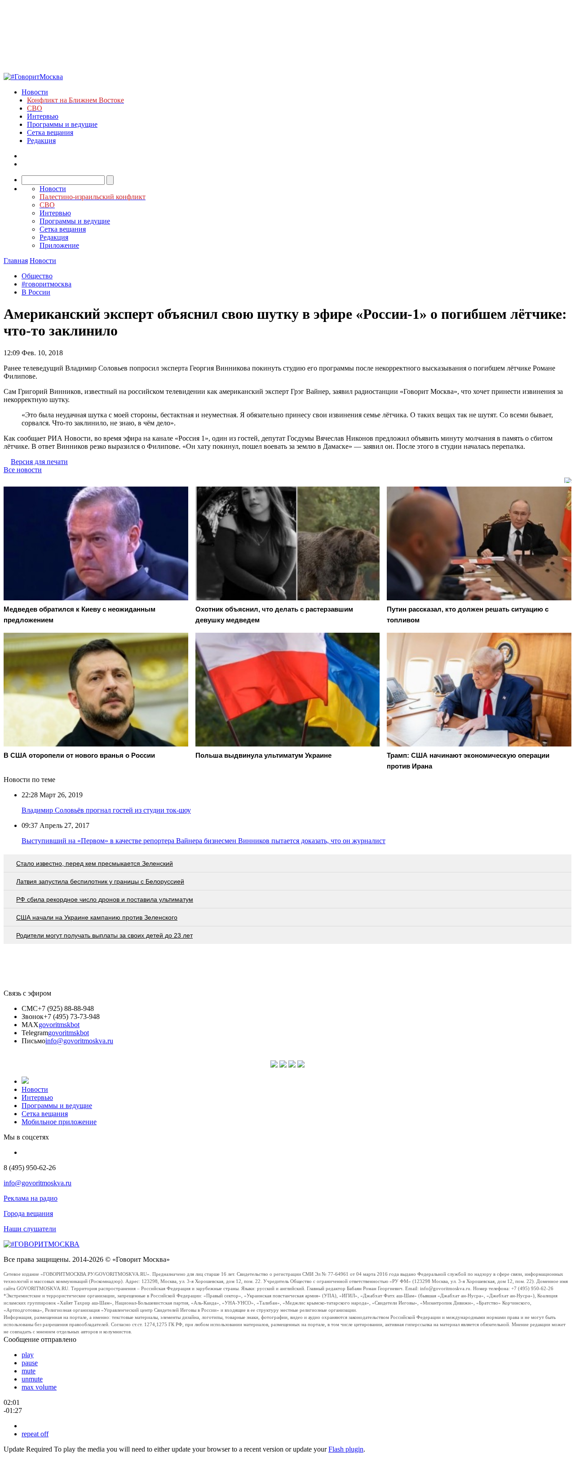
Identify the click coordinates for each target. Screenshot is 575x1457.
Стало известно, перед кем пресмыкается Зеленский (94, 863)
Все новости (23, 470)
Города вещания (28, 1213)
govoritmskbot (59, 1024)
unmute (32, 1379)
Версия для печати (39, 461)
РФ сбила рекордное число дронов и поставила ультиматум (104, 899)
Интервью (42, 116)
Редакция (41, 140)
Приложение (59, 245)
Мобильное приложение (59, 1122)
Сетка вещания (50, 132)
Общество (37, 276)
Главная (16, 260)
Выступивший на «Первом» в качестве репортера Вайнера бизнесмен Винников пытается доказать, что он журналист (203, 841)
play (28, 1355)
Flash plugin (345, 1449)
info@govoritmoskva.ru (79, 1041)
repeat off (35, 1434)
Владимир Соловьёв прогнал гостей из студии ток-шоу (106, 810)
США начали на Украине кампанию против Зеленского (96, 917)
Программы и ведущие (62, 124)
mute (28, 1371)
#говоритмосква (46, 284)
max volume (39, 1387)
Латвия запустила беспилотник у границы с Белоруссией (100, 881)
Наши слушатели (30, 1229)
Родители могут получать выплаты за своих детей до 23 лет (104, 935)
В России (36, 292)
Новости (35, 92)
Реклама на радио (31, 1198)
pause (30, 1363)
